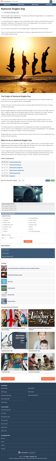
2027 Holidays (49, 4)
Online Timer (4, 430)
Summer (6, 229)
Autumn (5, 231)
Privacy (2, 441)
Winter (31, 227)
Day (3, 237)
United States (14, 1)
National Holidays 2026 (7, 256)
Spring (31, 229)
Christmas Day (7, 218)
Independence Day (8, 224)
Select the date (7, 235)
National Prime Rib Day (15, 164)
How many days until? (8, 213)
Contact (3, 445)
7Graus (27, 456)
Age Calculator (4, 427)
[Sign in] (54, 1)
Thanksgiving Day (33, 218)
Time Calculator (4, 420)
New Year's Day (7, 227)
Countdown (3, 413)
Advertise (3, 448)
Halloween (6, 220)
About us (3, 438)
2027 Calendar (35, 4)
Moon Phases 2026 (5, 399)
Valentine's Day (33, 224)
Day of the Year (4, 423)
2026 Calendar (7, 4)
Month (11, 237)
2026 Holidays (21, 4)
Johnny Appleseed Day (47, 378)
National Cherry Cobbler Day (16, 170)
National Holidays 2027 (33, 395)
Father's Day (32, 222)
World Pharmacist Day (8, 378)
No (23, 180)
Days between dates (5, 416)
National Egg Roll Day (14, 173)
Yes (19, 180)
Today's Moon (4, 402)
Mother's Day (7, 222)
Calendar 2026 (4, 388)
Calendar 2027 (31, 388)
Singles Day (12, 176)
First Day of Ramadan (34, 231)
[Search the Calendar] (51, 1)
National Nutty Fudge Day (16, 167)
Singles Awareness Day (15, 162)
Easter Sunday (32, 220)
